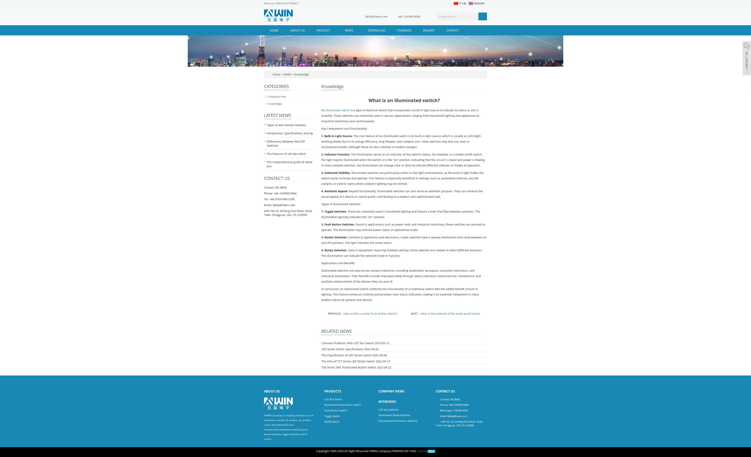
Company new (277, 96)
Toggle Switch (332, 416)
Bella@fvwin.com (376, 16)
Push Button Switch (335, 410)
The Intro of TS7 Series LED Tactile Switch (348, 361)
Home (274, 30)
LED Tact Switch (333, 399)
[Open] (746, 58)
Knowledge (301, 74)
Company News (391, 391)
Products (332, 391)
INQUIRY (429, 30)
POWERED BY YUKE (404, 451)
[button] (332, 30)
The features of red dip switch (286, 154)
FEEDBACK (404, 30)
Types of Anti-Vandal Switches (286, 125)
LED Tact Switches (388, 409)
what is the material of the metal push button (450, 313)
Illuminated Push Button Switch (342, 405)
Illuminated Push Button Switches (398, 421)
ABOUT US (297, 30)
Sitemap (422, 451)
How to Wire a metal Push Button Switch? (370, 313)
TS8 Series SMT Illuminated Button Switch (348, 367)
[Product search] (482, 16)
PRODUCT (324, 30)
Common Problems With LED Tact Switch (347, 343)
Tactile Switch (332, 421)
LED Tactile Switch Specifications (342, 349)
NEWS (349, 30)
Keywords (387, 402)
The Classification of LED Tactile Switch (346, 355)
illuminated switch (338, 110)
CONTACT (452, 30)
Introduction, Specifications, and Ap (290, 133)
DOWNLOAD (376, 30)
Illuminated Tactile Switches (394, 415)
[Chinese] (459, 3)
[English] (476, 3)
